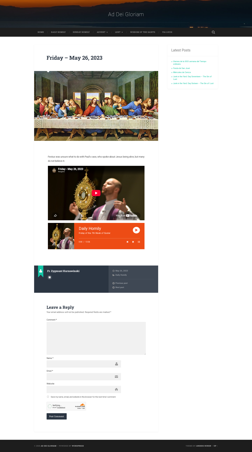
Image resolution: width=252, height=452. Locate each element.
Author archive (49, 277)
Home (41, 32)
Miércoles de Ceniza (182, 72)
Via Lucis (167, 32)
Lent (117, 32)
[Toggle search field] (213, 32)
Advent (101, 32)
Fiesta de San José (181, 68)
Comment (52, 320)
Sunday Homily (81, 32)
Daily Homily (58, 32)
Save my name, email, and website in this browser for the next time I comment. (83, 397)
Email (50, 371)
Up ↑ (216, 446)
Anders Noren (203, 446)
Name (50, 358)
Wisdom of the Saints (142, 32)
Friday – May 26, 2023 (74, 57)
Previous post (122, 283)
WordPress (78, 446)
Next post (120, 287)
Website (50, 384)
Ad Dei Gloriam (126, 14)
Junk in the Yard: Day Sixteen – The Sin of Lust (193, 83)
